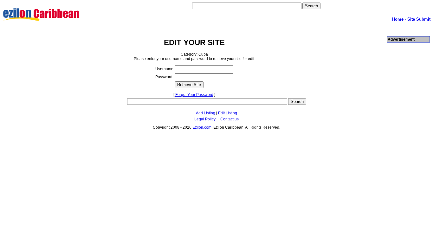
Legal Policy (205, 119)
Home (398, 19)
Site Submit (418, 19)
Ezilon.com (201, 127)
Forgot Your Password (194, 94)
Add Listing (205, 113)
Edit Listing (227, 113)
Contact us (229, 119)
